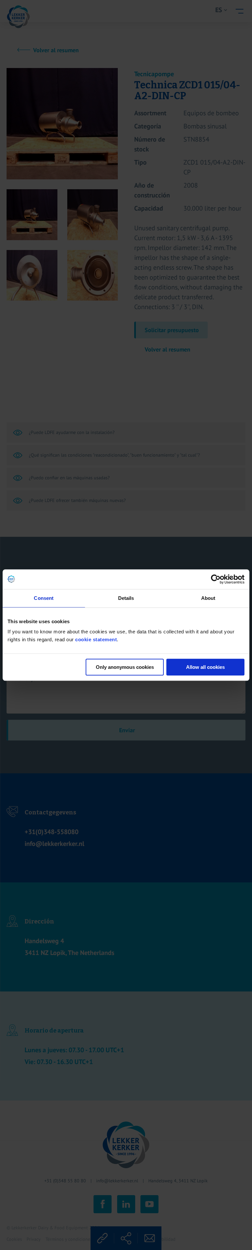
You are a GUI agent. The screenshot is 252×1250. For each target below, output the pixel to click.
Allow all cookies (205, 667)
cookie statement (96, 639)
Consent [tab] (43, 598)
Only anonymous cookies (125, 667)
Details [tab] (126, 598)
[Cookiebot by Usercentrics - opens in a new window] (215, 579)
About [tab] (208, 598)
